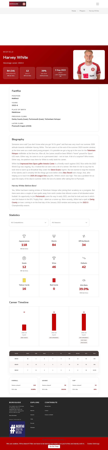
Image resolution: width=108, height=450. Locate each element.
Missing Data (48, 406)
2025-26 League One (38, 176)
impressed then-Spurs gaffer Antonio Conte (37, 164)
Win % (94, 353)
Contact (46, 410)
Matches (32, 410)
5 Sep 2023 (60, 70)
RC (61, 353)
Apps (86, 353)
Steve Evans (56, 170)
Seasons (32, 414)
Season (16, 353)
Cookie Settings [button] (93, 444)
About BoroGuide (13, 415)
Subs (36, 353)
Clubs (31, 419)
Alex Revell (67, 173)
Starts (27, 353)
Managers (32, 427)
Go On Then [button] (54, 446)
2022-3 (85, 202)
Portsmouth (40, 196)
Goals (44, 353)
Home (74, 11)
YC (52, 353)
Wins (69, 353)
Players (82, 11)
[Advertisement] (54, 29)
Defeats (78, 353)
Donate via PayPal (49, 414)
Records (32, 423)
